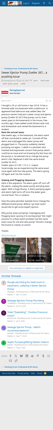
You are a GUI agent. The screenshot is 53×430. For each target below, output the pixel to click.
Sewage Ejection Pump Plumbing (25, 300)
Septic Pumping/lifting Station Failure (28, 342)
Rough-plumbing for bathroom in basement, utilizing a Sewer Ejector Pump (26, 285)
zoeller (23, 84)
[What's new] (44, 3)
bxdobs (10, 345)
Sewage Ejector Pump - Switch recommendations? (24, 328)
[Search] (49, 3)
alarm (35, 80)
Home (39, 373)
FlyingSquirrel (9, 80)
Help (33, 373)
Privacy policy (23, 373)
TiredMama (12, 303)
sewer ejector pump (10, 84)
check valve (44, 80)
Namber (10, 333)
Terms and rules (8, 373)
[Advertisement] (26, 34)
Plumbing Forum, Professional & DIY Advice (33, 292)
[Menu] (4, 3)
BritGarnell (11, 318)
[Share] (46, 100)
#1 (50, 100)
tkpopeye (11, 292)
